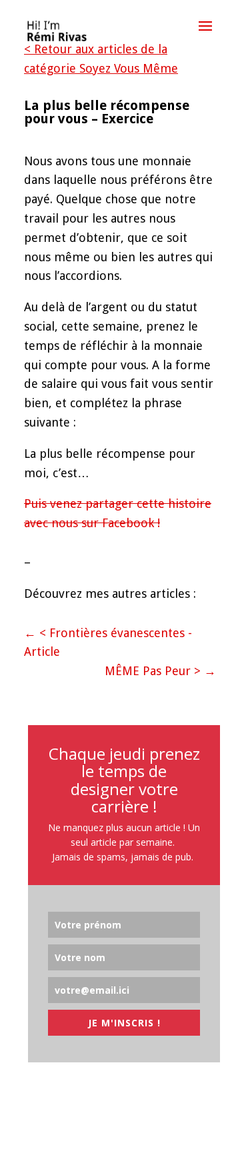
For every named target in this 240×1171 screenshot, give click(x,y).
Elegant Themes (92, 1150)
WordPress (189, 1150)
